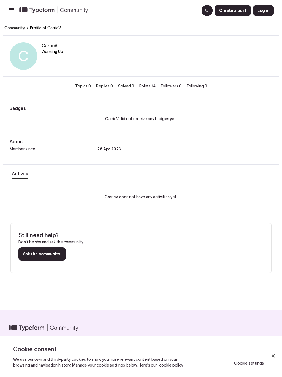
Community (14, 28)
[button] (11, 11)
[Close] (273, 356)
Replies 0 (105, 86)
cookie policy (171, 365)
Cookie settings (249, 363)
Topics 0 (83, 86)
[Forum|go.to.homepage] (107, 10)
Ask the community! (42, 254)
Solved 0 (126, 86)
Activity (20, 173)
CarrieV (50, 45)
